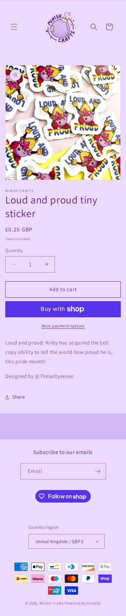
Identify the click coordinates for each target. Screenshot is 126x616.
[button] (14, 27)
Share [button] (18, 397)
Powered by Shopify (83, 603)
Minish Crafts (52, 603)
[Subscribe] (98, 471)
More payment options (63, 325)
